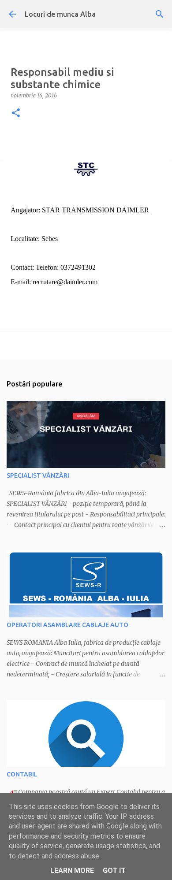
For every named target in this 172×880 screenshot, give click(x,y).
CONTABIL (22, 774)
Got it (114, 870)
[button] (16, 113)
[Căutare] (159, 14)
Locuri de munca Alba (60, 14)
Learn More (72, 870)
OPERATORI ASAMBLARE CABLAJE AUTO (67, 624)
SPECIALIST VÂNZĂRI (38, 475)
